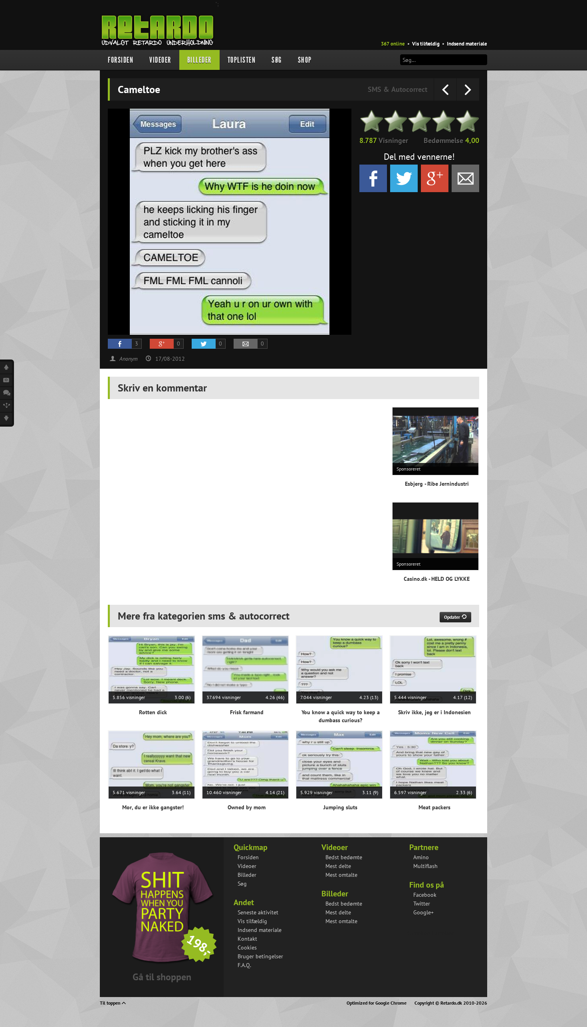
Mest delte (338, 866)
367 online (393, 43)
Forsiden (120, 60)
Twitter (421, 903)
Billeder (199, 60)
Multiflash (425, 866)
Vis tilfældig (426, 43)
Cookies (247, 947)
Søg (277, 60)
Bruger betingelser (260, 956)
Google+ (423, 912)
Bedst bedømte (343, 857)
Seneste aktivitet (258, 912)
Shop (305, 60)
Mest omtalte (341, 874)
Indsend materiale (467, 43)
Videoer (160, 60)
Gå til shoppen (162, 977)
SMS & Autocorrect (397, 89)
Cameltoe (418, 933)
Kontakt (247, 938)
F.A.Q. (244, 965)
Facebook (424, 894)
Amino (421, 857)
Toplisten (242, 60)
